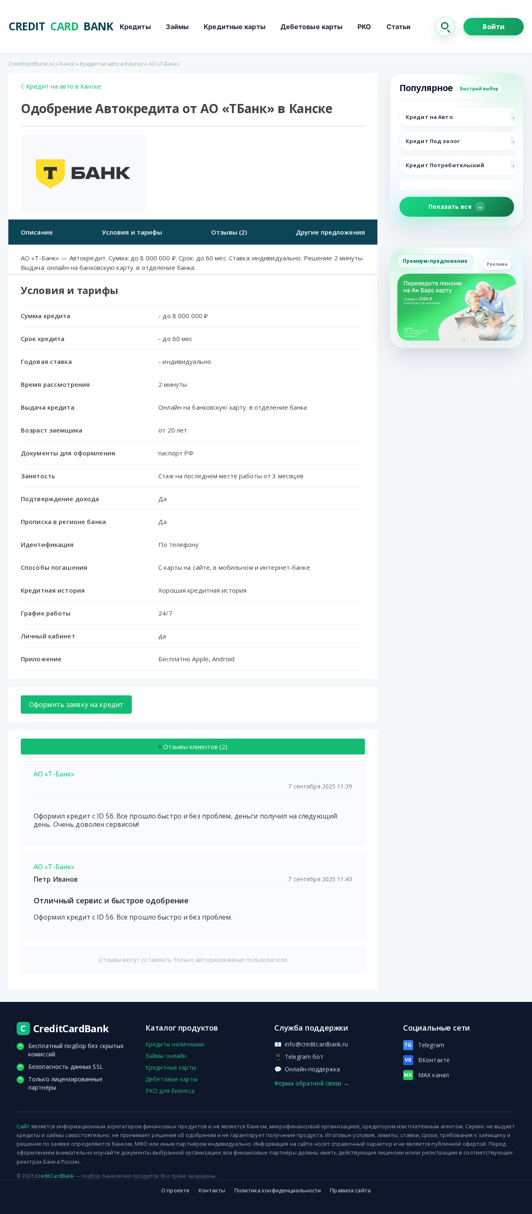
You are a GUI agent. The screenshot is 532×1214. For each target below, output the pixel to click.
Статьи (399, 26)
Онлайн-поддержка (307, 1069)
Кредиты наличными (174, 1044)
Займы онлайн (165, 1056)
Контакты (212, 1190)
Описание (37, 232)
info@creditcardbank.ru (311, 1044)
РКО (364, 26)
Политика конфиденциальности (277, 1190)
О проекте (175, 1190)
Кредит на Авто (429, 117)
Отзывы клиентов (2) (193, 746)
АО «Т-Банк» (54, 774)
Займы (177, 26)
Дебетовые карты (312, 26)
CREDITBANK (60, 26)
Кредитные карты (235, 26)
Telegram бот (299, 1057)
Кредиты (135, 26)
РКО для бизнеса (170, 1091)
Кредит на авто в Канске (111, 63)
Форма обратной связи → (311, 1083)
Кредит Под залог (433, 141)
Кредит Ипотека (430, 189)
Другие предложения (330, 232)
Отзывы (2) (229, 232)
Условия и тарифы (132, 232)
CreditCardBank (54, 1175)
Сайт (23, 1126)
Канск (66, 63)
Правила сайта (350, 1190)
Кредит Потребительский (445, 165)
